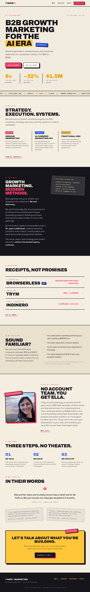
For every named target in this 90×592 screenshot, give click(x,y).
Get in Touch (31, 65)
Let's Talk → (79, 3)
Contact (82, 579)
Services (61, 3)
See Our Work (13, 65)
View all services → (13, 157)
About (69, 3)
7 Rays (9, 3)
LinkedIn (63, 579)
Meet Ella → (45, 431)
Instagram (73, 579)
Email (56, 579)
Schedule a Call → (45, 555)
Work (53, 3)
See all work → (11, 315)
